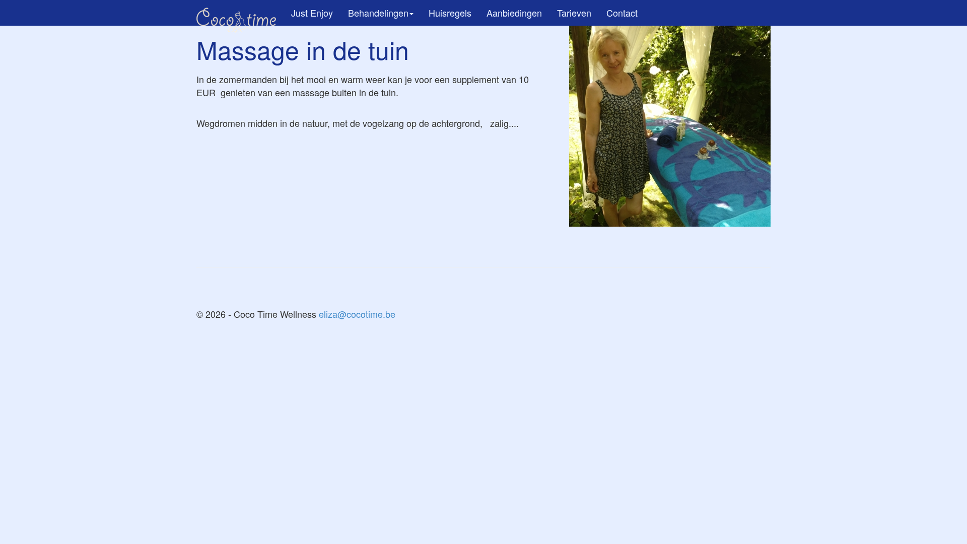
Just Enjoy (312, 12)
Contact (622, 12)
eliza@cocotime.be (357, 313)
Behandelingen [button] (378, 12)
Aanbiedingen (514, 12)
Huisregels (450, 12)
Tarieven (574, 12)
